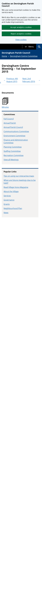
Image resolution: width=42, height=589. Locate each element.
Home (4, 56)
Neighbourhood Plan (13, 208)
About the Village (11, 191)
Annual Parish (10, 123)
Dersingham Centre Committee (23, 56)
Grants (7, 204)
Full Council (9, 118)
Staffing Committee (12, 151)
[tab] (29, 47)
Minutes (5, 107)
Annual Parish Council (13, 127)
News (6, 212)
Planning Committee (13, 147)
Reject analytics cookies (21, 33)
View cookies (21, 40)
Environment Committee (14, 135)
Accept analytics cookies (21, 27)
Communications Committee (16, 131)
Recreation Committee (13, 155)
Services (7, 195)
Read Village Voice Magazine (16, 187)
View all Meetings (11, 159)
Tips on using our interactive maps (19, 176)
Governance (9, 200)
